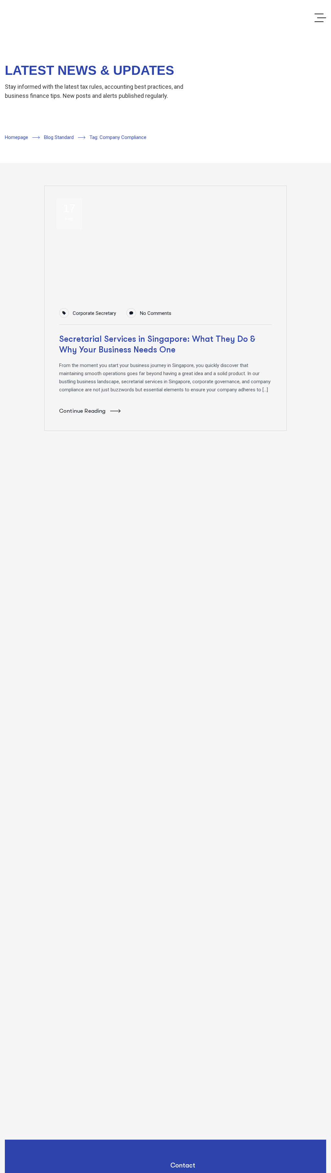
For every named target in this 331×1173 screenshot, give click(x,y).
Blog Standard (59, 137)
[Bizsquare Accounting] (165, 18)
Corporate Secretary (94, 313)
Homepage (16, 137)
